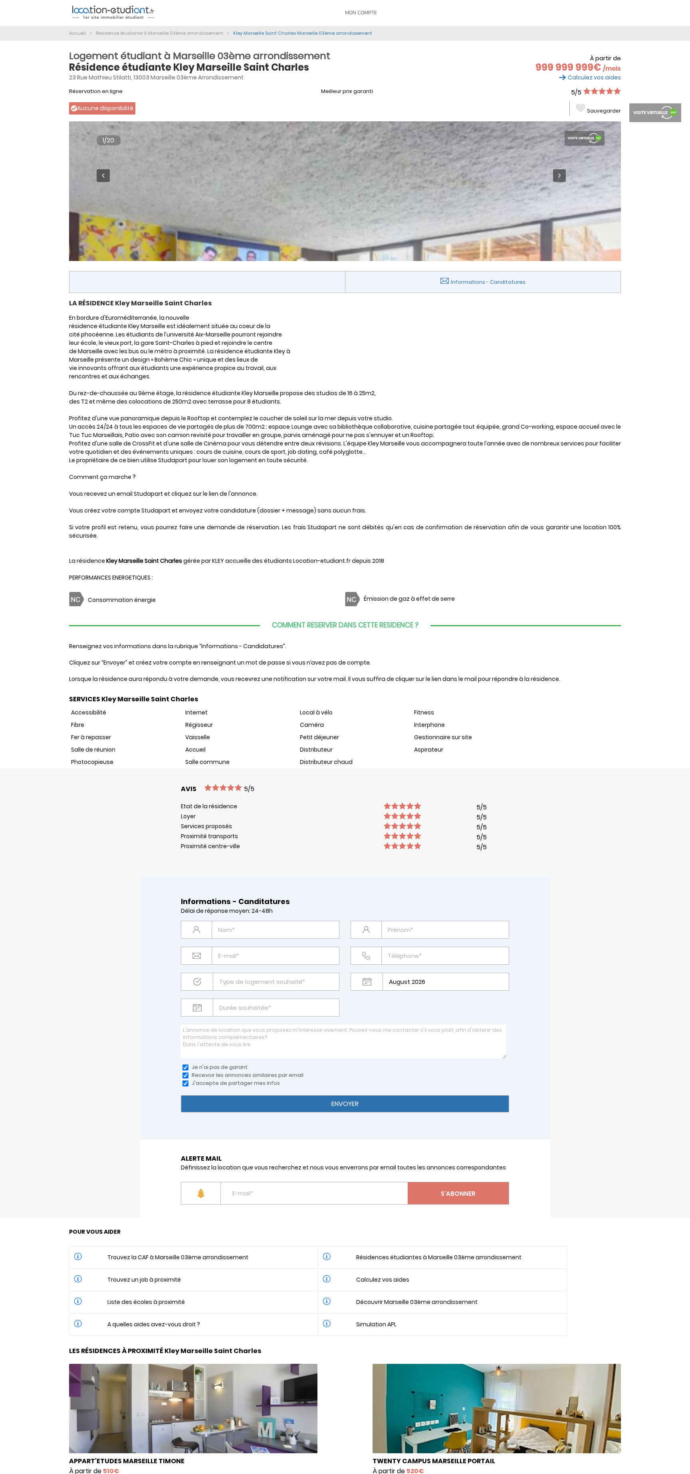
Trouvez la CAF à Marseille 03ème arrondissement (177, 1257)
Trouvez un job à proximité (144, 1280)
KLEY (218, 561)
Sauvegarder (604, 110)
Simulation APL (376, 1324)
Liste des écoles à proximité (146, 1302)
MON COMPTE (361, 12)
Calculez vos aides (594, 77)
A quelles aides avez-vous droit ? (153, 1324)
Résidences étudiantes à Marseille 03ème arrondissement (438, 1257)
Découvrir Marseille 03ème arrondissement (417, 1302)
